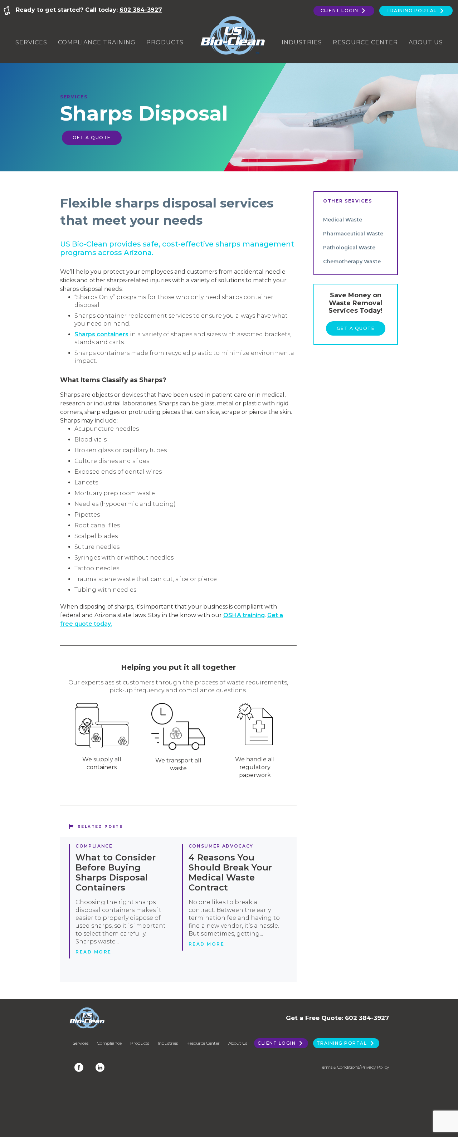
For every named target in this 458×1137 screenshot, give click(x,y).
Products (165, 42)
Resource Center (365, 42)
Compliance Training (97, 42)
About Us (426, 42)
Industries (302, 42)
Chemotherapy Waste (352, 261)
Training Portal (412, 10)
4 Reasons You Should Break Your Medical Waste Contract (230, 872)
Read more (93, 952)
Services (31, 42)
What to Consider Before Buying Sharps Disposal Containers (115, 872)
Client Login (340, 10)
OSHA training (244, 615)
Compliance (94, 846)
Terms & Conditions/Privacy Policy (354, 1067)
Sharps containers (101, 334)
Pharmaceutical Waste (353, 233)
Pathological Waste (349, 247)
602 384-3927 (141, 9)
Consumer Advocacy (221, 846)
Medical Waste (342, 219)
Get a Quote (92, 137)
